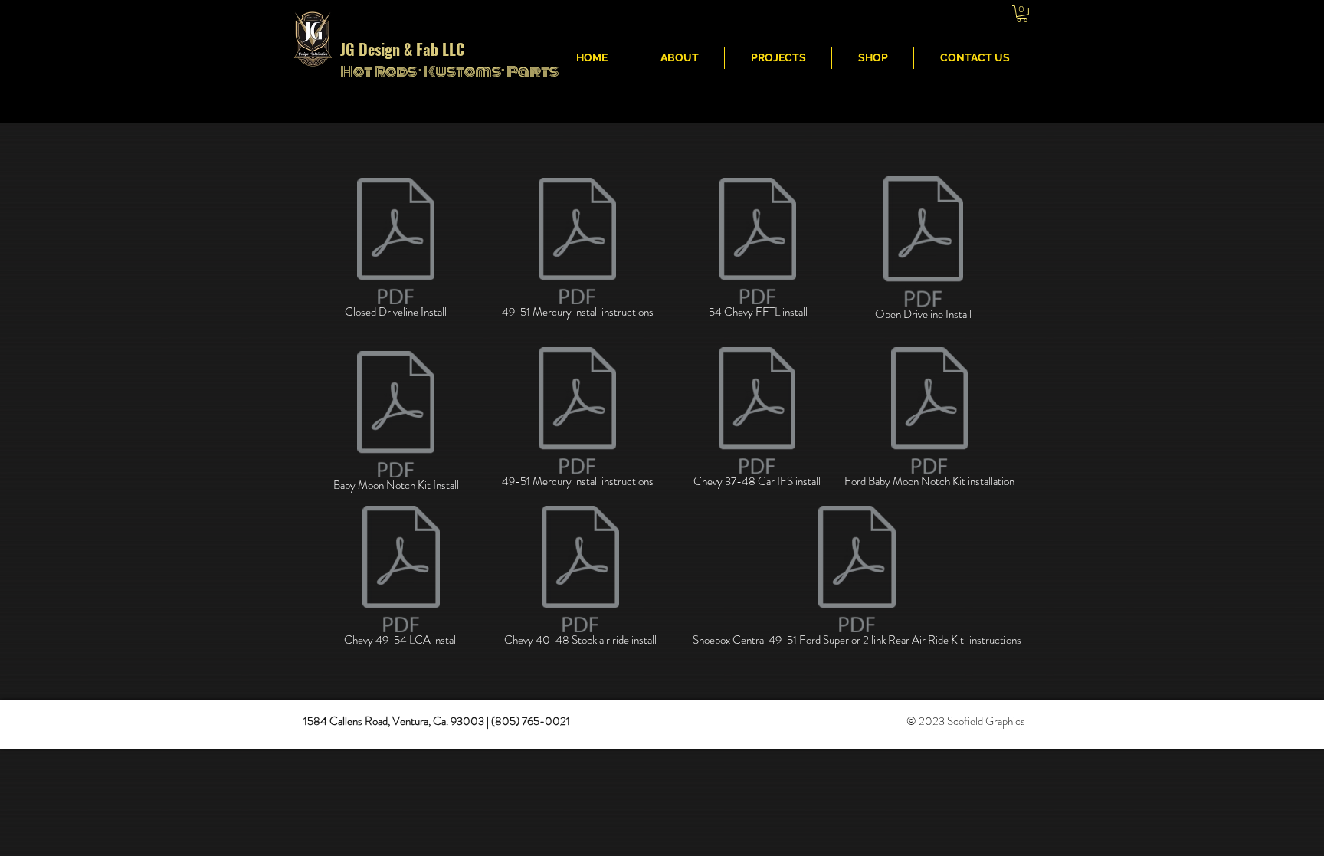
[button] (1022, 13)
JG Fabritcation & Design (791, 16)
